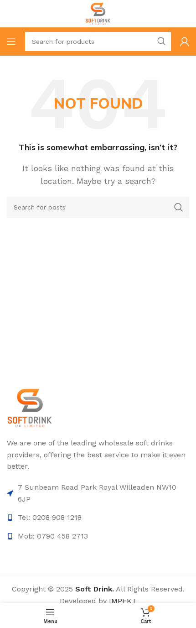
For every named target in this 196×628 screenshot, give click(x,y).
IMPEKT (123, 601)
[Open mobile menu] (11, 41)
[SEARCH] (161, 41)
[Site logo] (98, 13)
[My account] (184, 41)
